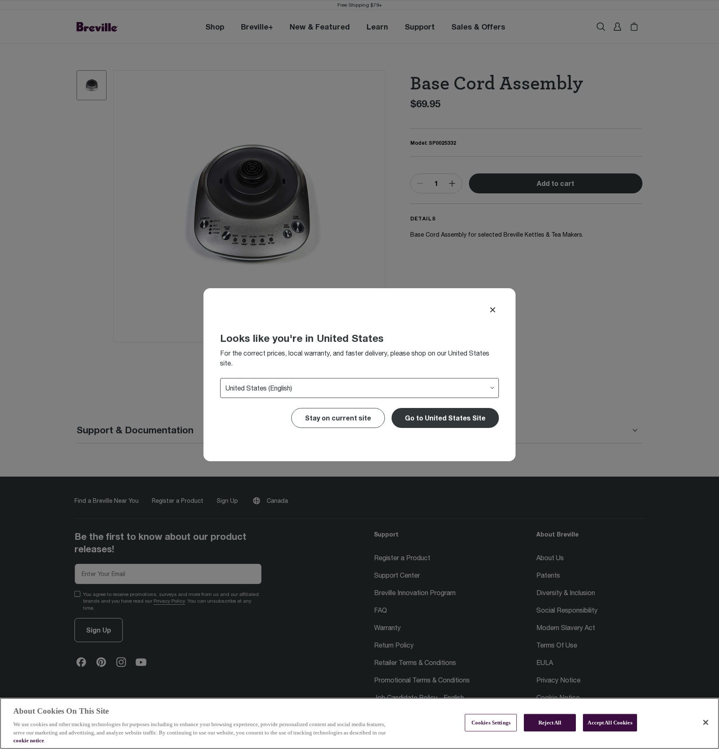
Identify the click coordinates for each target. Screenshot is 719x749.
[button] (445, 418)
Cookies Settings (491, 722)
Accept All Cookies (610, 722)
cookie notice (28, 740)
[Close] (492, 310)
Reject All (549, 722)
